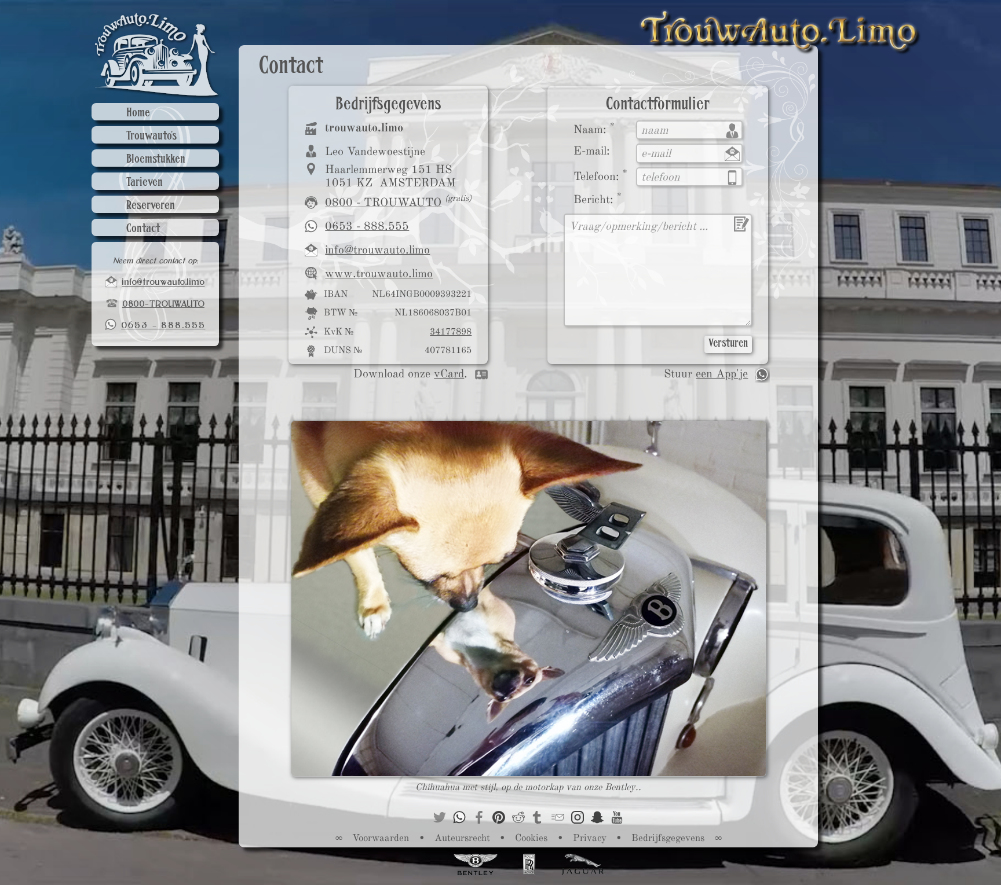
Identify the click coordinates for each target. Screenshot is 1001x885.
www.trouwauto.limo (379, 273)
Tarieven (144, 182)
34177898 (451, 331)
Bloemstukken (155, 159)
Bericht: (597, 198)
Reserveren (150, 205)
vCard (449, 373)
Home (138, 113)
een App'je (722, 373)
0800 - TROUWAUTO (383, 202)
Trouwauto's (151, 136)
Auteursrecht (462, 838)
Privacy (590, 838)
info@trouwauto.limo (377, 249)
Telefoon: (600, 175)
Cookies (531, 838)
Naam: (594, 128)
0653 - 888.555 (367, 226)
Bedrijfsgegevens (667, 838)
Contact (143, 229)
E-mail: (591, 150)
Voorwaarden (380, 838)
